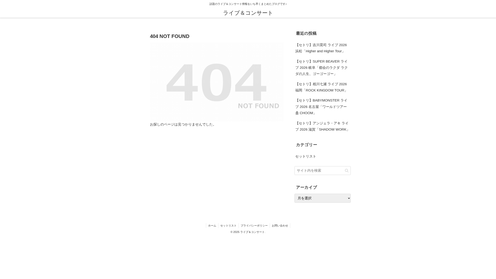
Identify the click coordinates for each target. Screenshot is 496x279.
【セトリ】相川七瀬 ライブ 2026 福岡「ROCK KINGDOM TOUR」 (321, 87)
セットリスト (228, 225)
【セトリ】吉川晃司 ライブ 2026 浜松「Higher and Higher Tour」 (321, 48)
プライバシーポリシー (254, 225)
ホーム (212, 225)
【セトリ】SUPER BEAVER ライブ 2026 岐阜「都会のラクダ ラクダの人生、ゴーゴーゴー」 (321, 67)
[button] (346, 170)
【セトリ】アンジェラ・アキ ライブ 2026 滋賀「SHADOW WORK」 (322, 126)
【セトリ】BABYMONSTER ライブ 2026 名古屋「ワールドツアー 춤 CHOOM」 (321, 106)
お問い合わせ (280, 225)
